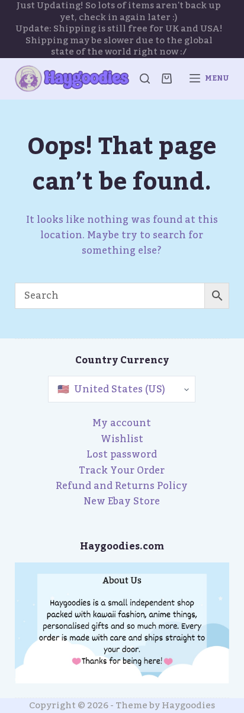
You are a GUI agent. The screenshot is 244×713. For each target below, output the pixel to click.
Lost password (121, 454)
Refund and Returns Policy (122, 486)
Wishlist (122, 439)
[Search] (145, 78)
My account (121, 423)
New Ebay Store (122, 501)
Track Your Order (122, 470)
